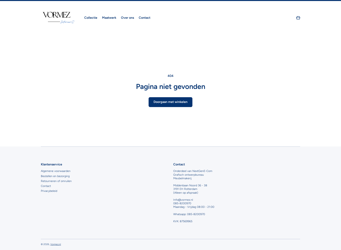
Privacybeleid (49, 191)
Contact (46, 186)
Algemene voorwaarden (55, 171)
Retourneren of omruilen (56, 181)
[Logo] (58, 18)
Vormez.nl (55, 244)
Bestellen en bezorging (55, 176)
